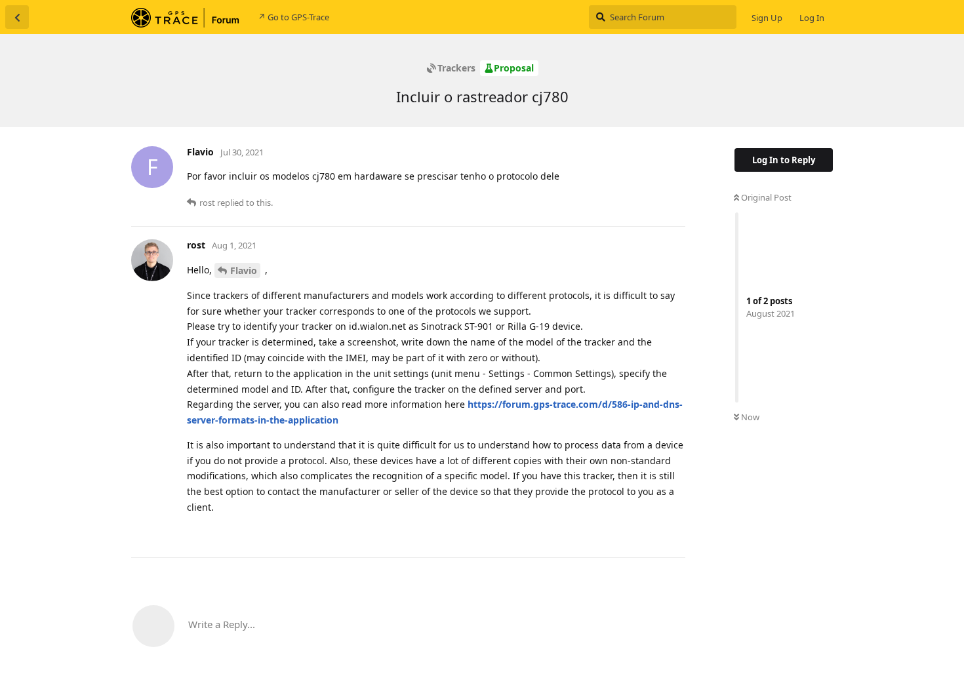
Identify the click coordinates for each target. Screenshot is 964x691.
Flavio (243, 270)
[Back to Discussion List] (17, 17)
